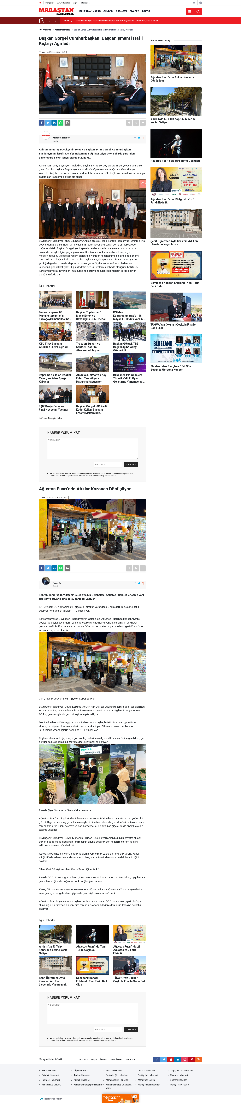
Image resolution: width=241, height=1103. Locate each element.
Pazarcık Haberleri (51, 1080)
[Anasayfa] (40, 3)
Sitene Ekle (85, 3)
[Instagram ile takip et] (143, 138)
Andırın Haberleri (82, 1075)
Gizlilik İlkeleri (116, 1059)
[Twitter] (48, 123)
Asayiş (146, 11)
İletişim (103, 1059)
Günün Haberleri (63, 3)
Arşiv (75, 3)
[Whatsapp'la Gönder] (60, 123)
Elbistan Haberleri (114, 1070)
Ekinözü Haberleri (50, 1075)
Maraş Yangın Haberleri (149, 1084)
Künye (94, 1059)
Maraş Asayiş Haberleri (117, 1080)
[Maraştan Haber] (56, 11)
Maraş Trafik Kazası (179, 1084)
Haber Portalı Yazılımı (53, 1099)
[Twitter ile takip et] (139, 138)
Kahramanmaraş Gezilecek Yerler (119, 1086)
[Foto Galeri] (200, 2)
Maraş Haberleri (49, 1070)
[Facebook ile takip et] (135, 138)
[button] (129, 123)
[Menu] (189, 11)
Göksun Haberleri (146, 1070)
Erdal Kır (57, 583)
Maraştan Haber (61, 137)
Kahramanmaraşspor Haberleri (88, 1084)
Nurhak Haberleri (82, 1080)
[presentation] (48, 20)
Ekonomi (121, 11)
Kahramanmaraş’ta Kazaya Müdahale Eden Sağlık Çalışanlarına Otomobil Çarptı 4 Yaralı (116, 20)
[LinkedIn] (54, 123)
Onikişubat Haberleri (148, 1075)
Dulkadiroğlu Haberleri (116, 1075)
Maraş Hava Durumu (51, 1084)
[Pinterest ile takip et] (191, 1059)
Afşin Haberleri (81, 1070)
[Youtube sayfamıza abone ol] (170, 1059)
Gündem (108, 11)
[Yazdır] (67, 123)
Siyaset (134, 11)
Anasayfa (83, 1059)
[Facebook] (41, 123)
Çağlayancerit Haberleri (181, 1070)
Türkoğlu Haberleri (179, 1075)
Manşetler (49, 3)
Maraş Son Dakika (146, 1080)
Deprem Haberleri (178, 1080)
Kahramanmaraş (90, 11)
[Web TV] (193, 2)
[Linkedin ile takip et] (177, 1059)
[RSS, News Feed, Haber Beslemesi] (198, 1059)
